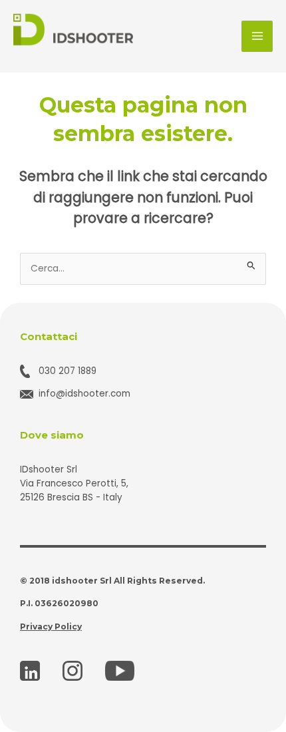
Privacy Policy (51, 627)
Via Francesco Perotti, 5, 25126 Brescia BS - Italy (74, 490)
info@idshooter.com (84, 393)
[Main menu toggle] (257, 36)
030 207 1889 (67, 371)
